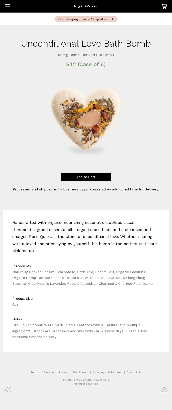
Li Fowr (86, 6)
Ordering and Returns (107, 372)
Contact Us (134, 372)
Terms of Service (42, 372)
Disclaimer (80, 372)
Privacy (63, 372)
